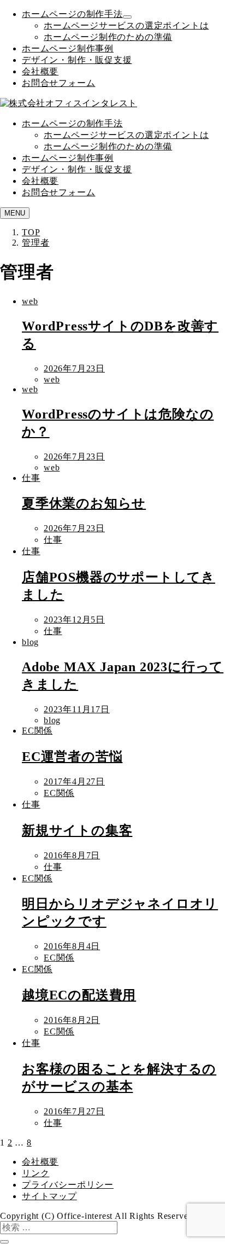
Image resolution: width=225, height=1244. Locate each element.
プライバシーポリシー (68, 1184)
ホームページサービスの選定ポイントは (126, 25)
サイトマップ (49, 1196)
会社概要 (40, 71)
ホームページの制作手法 (72, 14)
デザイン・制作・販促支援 (77, 60)
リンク (35, 1173)
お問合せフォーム (58, 83)
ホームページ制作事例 (68, 48)
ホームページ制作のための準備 (108, 37)
